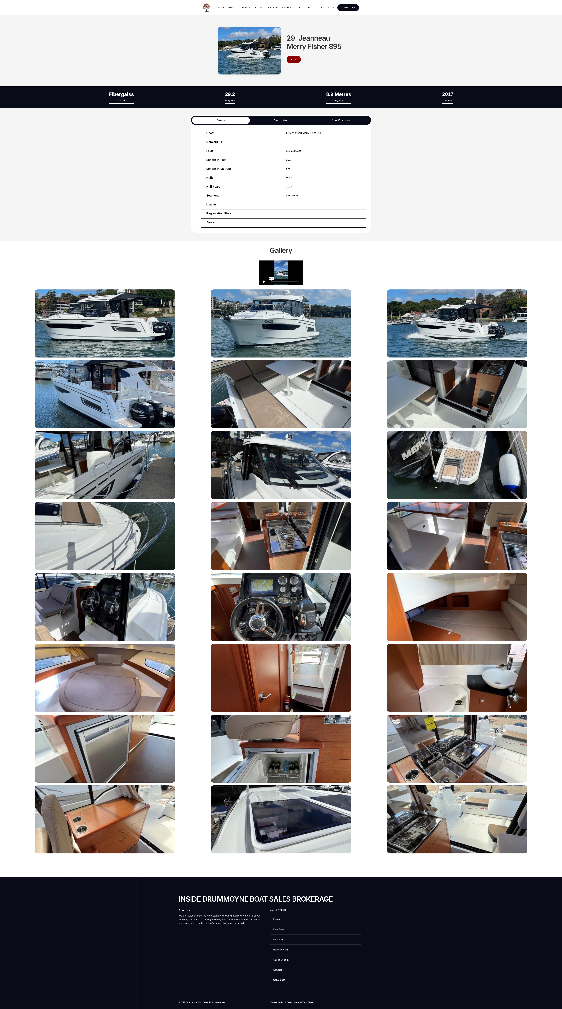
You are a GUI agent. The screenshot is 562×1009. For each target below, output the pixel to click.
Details (221, 120)
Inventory (226, 7)
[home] (206, 7)
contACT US (325, 7)
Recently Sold (251, 7)
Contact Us (348, 8)
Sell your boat (280, 7)
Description (281, 120)
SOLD (294, 59)
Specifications (341, 120)
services (304, 7)
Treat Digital (307, 1002)
